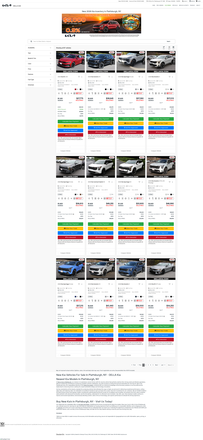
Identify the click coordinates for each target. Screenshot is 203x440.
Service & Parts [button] (183, 5)
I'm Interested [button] (71, 135)
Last (162, 365)
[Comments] (74, 93)
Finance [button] (192, 5)
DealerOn (77, 434)
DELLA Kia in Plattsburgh (64, 382)
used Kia (59, 407)
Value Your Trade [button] (71, 126)
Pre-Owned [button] (160, 5)
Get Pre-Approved (71, 130)
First (134, 365)
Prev (140, 365)
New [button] (153, 5)
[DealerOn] (60, 434)
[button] (83, 62)
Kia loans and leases (83, 404)
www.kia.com (124, 434)
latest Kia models (88, 385)
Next (157, 365)
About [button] (198, 5)
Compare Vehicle (65, 151)
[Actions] (81, 77)
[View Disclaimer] (71, 93)
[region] (70, 111)
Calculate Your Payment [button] (70, 121)
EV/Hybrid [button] (168, 5)
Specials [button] (175, 5)
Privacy (86, 434)
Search (168, 41)
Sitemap (82, 434)
